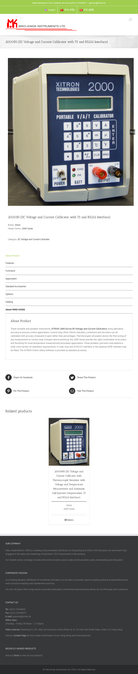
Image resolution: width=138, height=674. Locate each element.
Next (132, 132)
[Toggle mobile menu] (131, 19)
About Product (13, 255)
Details (70, 519)
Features (10, 263)
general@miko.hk (97, 2)
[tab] (69, 256)
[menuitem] (50, 10)
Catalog (9, 301)
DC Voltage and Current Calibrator (33, 239)
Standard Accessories (16, 286)
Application (11, 278)
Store (16, 655)
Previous (10, 132)
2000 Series (27, 228)
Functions (10, 270)
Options (9, 294)
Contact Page (20, 635)
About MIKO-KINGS (15, 309)
